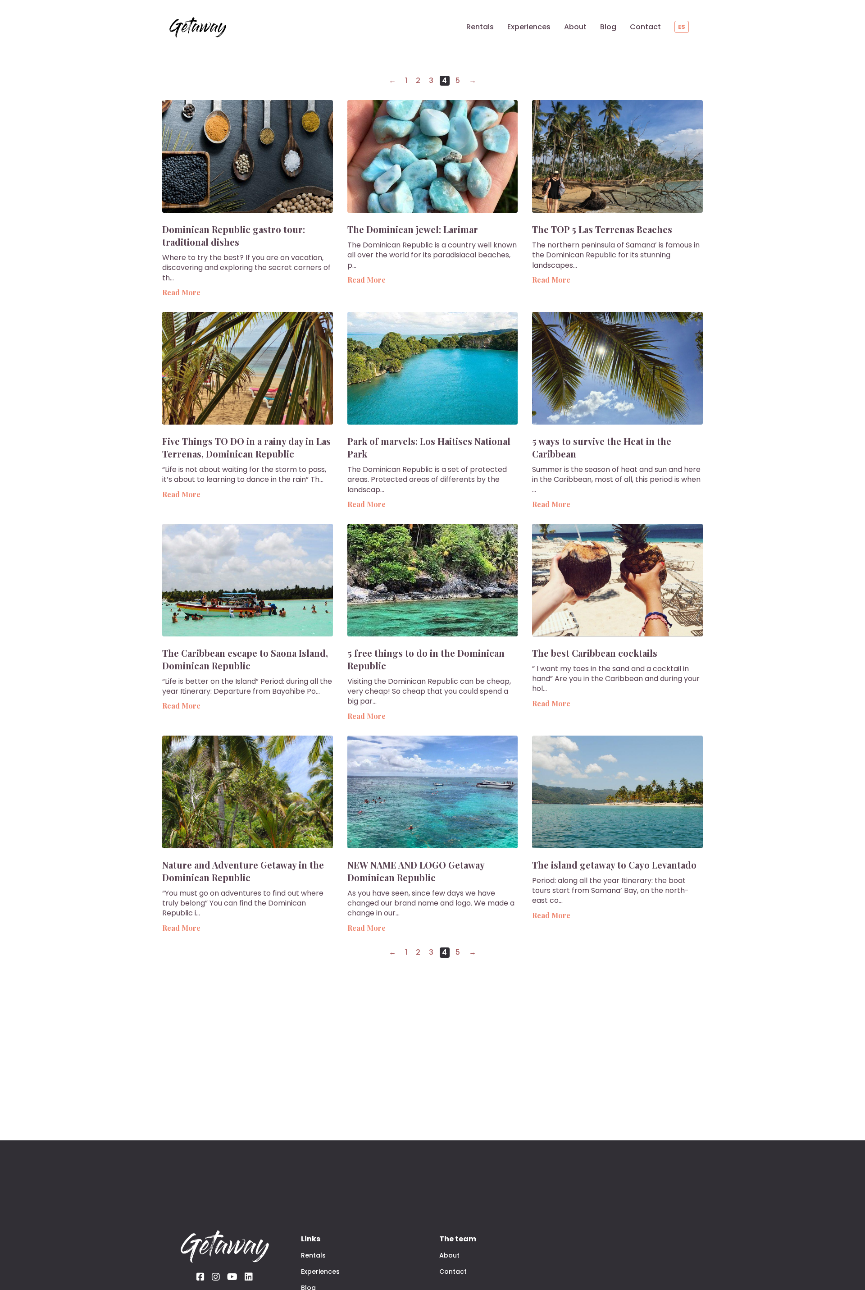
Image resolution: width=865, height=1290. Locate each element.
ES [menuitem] (681, 27)
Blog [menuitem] (608, 27)
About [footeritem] (449, 1255)
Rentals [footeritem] (313, 1255)
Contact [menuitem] (645, 27)
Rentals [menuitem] (480, 27)
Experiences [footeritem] (320, 1271)
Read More (181, 292)
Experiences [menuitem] (529, 27)
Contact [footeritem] (453, 1271)
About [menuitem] (575, 27)
